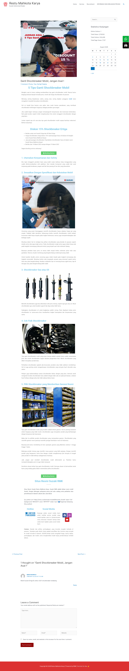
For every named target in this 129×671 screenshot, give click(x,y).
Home (75, 4)
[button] (124, 4)
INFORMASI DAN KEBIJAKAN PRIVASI (108, 4)
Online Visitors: (96, 31)
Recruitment (90, 4)
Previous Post (17, 554)
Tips (35, 84)
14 (107, 60)
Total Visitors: (95, 37)
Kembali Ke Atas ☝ (83, 666)
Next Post (81, 554)
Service (81, 4)
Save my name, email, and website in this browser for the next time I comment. (47, 639)
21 (107, 63)
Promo (31, 84)
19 (100, 63)
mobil (70, 99)
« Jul (92, 73)
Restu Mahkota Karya (24, 3)
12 (100, 60)
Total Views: (95, 34)
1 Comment (24, 84)
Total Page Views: (96, 40)
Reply (75, 585)
